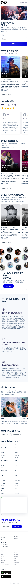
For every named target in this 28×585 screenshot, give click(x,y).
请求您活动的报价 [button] (8, 286)
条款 (14, 583)
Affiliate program (5, 564)
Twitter (4, 542)
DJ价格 (2, 562)
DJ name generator (5, 558)
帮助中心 (16, 553)
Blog (2, 553)
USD (3, 539)
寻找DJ (2, 555)
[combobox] (8, 35)
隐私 (18, 583)
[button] (7, 94)
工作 (15, 560)
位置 (2, 34)
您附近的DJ (3, 560)
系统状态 (16, 556)
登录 (26, 2)
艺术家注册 (21, 2)
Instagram (5, 546)
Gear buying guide (5, 556)
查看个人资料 (4, 90)
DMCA (22, 583)
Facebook (5, 544)
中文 (4, 537)
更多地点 (16, 538)
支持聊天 (16, 555)
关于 (15, 558)
